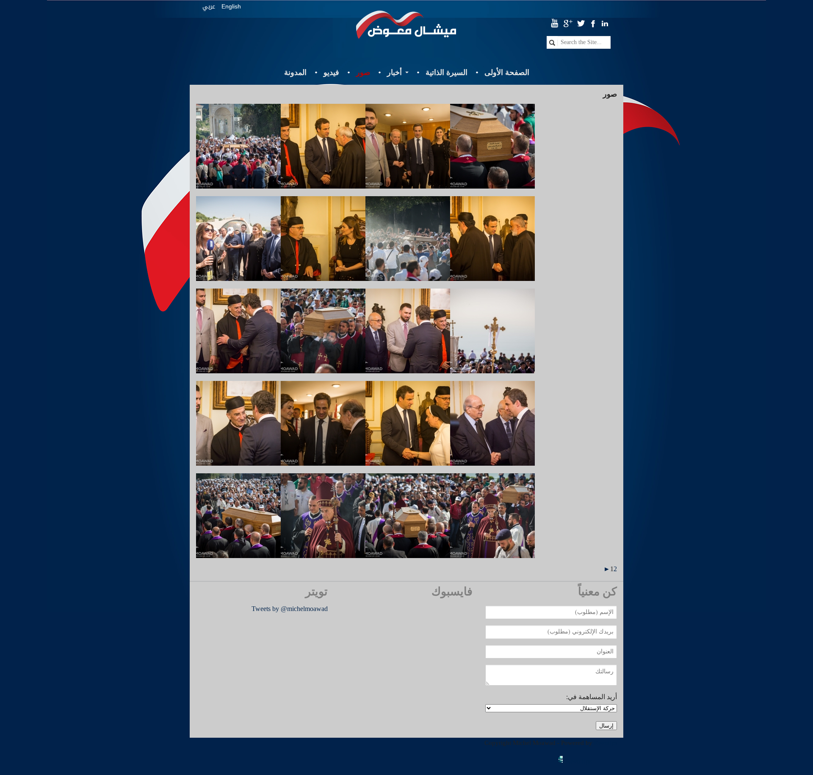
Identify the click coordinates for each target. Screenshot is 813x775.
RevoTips (579, 761)
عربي (208, 6)
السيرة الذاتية (446, 72)
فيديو (331, 72)
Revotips (605, 742)
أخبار (394, 72)
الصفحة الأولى (506, 72)
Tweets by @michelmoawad (290, 608)
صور (363, 72)
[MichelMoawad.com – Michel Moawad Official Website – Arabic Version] (406, 28)
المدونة (295, 72)
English (231, 6)
